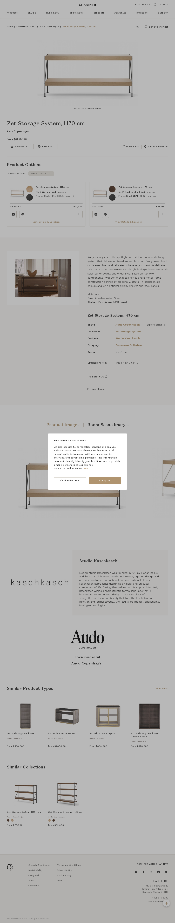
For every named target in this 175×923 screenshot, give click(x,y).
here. (86, 468)
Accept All (105, 480)
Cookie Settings (70, 480)
